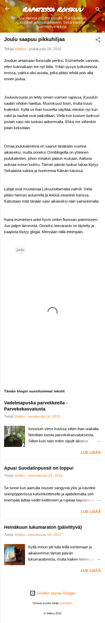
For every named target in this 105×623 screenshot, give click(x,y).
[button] (98, 41)
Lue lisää (91, 452)
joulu (20, 249)
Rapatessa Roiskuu (52, 9)
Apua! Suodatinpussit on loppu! (39, 468)
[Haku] (98, 10)
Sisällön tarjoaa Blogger (56, 593)
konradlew (66, 603)
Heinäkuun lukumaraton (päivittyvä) (43, 527)
